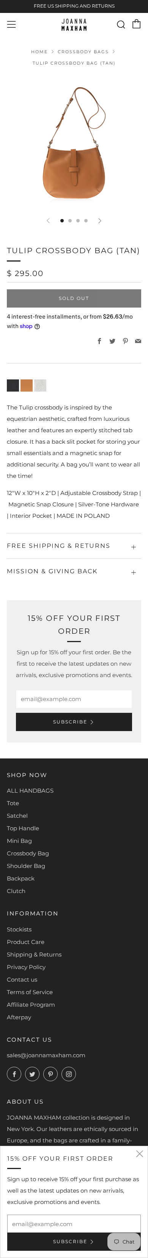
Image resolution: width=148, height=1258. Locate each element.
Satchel (17, 815)
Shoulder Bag (26, 865)
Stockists (19, 929)
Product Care (25, 941)
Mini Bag (19, 840)
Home (39, 51)
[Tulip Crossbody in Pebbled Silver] (40, 385)
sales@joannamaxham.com (46, 1055)
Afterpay (19, 1017)
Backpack (21, 878)
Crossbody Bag (28, 853)
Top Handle (23, 828)
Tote (13, 803)
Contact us (22, 979)
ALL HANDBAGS (30, 790)
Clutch (16, 891)
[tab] (62, 220)
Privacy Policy (26, 967)
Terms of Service (30, 992)
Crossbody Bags (83, 51)
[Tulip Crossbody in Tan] (26, 385)
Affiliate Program (31, 1004)
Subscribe (70, 722)
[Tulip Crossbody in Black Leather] (13, 385)
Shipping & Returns (34, 954)
